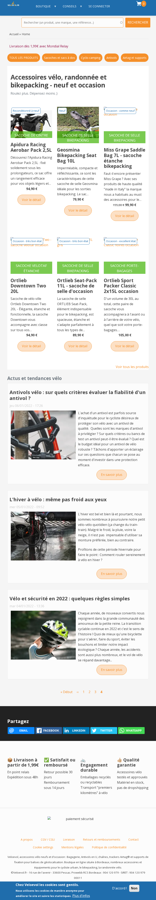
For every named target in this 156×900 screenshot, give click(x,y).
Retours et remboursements (101, 839)
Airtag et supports (134, 58)
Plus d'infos (81, 895)
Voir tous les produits (132, 367)
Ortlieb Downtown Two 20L (28, 286)
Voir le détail (31, 200)
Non (134, 888)
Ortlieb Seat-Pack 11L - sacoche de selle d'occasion (77, 286)
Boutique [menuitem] (41, 8)
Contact (133, 839)
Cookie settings (43, 847)
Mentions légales (72, 847)
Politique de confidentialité (109, 847)
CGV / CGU (48, 839)
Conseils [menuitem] (67, 8)
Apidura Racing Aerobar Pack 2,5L (31, 147)
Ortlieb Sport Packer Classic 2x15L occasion (121, 286)
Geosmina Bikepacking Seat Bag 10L (76, 155)
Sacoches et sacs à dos (59, 58)
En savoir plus (114, 474)
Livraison (69, 839)
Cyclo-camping (90, 58)
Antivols (111, 58)
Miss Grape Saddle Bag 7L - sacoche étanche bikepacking (124, 158)
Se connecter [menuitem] (99, 6)
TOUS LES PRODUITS (23, 58)
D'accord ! (119, 888)
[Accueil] (15, 8)
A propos (27, 839)
